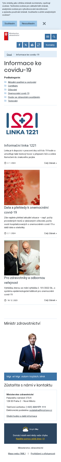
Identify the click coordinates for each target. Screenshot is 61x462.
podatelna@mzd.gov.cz (40, 410)
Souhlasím (10, 23)
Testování (12, 101)
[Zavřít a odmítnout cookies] (44, 23)
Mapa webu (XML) (17, 453)
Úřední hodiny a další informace (22, 416)
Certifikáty (13, 86)
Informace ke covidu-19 (27, 54)
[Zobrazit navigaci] (47, 36)
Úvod (9, 54)
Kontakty (50, 45)
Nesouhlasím (28, 23)
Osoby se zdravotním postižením (24, 97)
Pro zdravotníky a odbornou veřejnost (24, 280)
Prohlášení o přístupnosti (43, 453)
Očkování (12, 89)
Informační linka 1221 (20, 145)
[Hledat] (54, 36)
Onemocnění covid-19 (18, 93)
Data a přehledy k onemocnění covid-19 (26, 210)
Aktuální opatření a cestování (22, 82)
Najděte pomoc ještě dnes (29, 438)
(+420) (36, 407)
